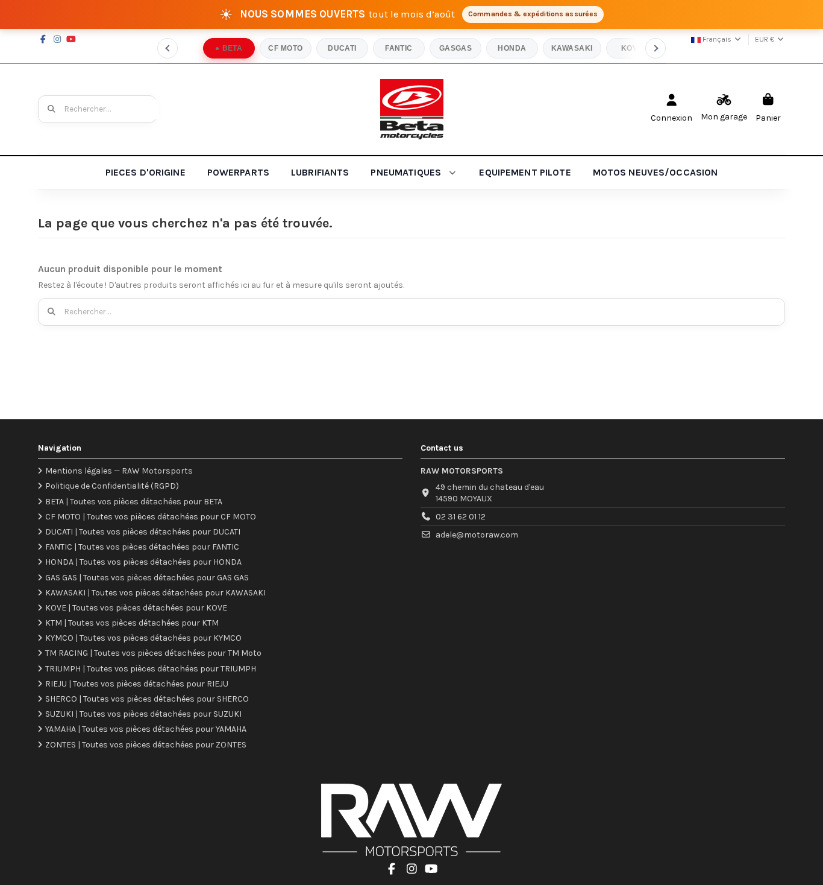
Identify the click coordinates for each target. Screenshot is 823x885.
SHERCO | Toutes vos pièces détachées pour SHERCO (147, 699)
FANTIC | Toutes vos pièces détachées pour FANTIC (142, 547)
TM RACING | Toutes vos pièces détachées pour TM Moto (153, 653)
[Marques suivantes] (655, 48)
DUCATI (342, 48)
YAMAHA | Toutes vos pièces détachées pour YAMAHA (145, 729)
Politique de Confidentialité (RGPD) (112, 486)
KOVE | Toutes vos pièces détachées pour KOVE (136, 608)
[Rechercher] (52, 109)
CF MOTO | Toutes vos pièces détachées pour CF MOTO (150, 517)
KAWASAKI (572, 48)
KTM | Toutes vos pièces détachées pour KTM (132, 623)
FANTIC (399, 48)
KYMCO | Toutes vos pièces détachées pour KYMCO (143, 638)
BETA (232, 48)
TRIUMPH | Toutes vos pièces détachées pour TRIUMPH (150, 669)
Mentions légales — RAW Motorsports (119, 471)
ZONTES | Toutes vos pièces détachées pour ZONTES (145, 745)
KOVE (632, 48)
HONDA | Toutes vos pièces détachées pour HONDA (143, 562)
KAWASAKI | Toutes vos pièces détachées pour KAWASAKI (155, 593)
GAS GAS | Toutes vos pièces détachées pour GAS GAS (147, 578)
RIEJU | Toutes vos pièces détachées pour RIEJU (136, 684)
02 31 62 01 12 (461, 517)
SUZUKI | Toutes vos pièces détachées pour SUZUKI (143, 714)
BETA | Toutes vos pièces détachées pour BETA (133, 501)
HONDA (512, 48)
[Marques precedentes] (167, 48)
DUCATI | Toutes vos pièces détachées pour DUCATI (142, 532)
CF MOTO (285, 48)
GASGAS (455, 48)
